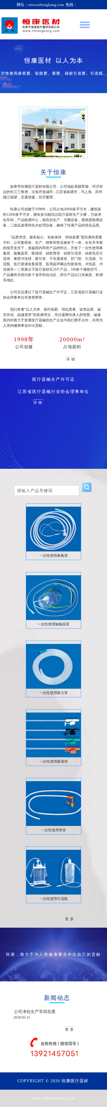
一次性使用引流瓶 (53, 899)
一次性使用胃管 (53, 830)
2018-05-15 (21, 1017)
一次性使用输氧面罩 (53, 624)
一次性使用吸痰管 (53, 761)
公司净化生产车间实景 (35, 1011)
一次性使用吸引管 (53, 693)
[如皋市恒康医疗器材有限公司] (31, 24)
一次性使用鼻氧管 (53, 556)
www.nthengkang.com (53, 1098)
